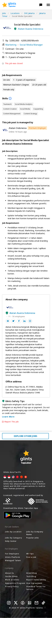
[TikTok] (43, 603)
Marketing (10, 44)
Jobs (4, 13)
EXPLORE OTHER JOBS (25, 436)
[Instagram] (9, 603)
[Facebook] (22, 603)
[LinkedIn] (29, 603)
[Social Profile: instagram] (30, 321)
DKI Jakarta (29, 13)
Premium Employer (37, 128)
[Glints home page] (9, 4)
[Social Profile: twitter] (13, 321)
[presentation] (9, 4)
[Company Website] (8, 321)
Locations (15, 13)
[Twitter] (15, 603)
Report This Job (12, 422)
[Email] (36, 603)
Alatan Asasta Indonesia (30, 28)
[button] (40, 5)
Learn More (8, 416)
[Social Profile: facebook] (19, 321)
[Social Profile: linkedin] (24, 321)
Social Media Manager (31, 44)
